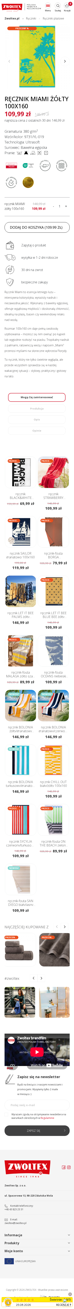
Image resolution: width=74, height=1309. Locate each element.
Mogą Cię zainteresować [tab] (37, 397)
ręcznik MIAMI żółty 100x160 (15, 206)
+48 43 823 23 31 (14, 1209)
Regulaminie (47, 1118)
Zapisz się (33, 1131)
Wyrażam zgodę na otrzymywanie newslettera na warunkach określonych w (38, 1116)
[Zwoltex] (21, 7)
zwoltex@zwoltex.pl (15, 1223)
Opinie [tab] (36, 430)
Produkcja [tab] (37, 408)
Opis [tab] (37, 419)
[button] (65, 61)
